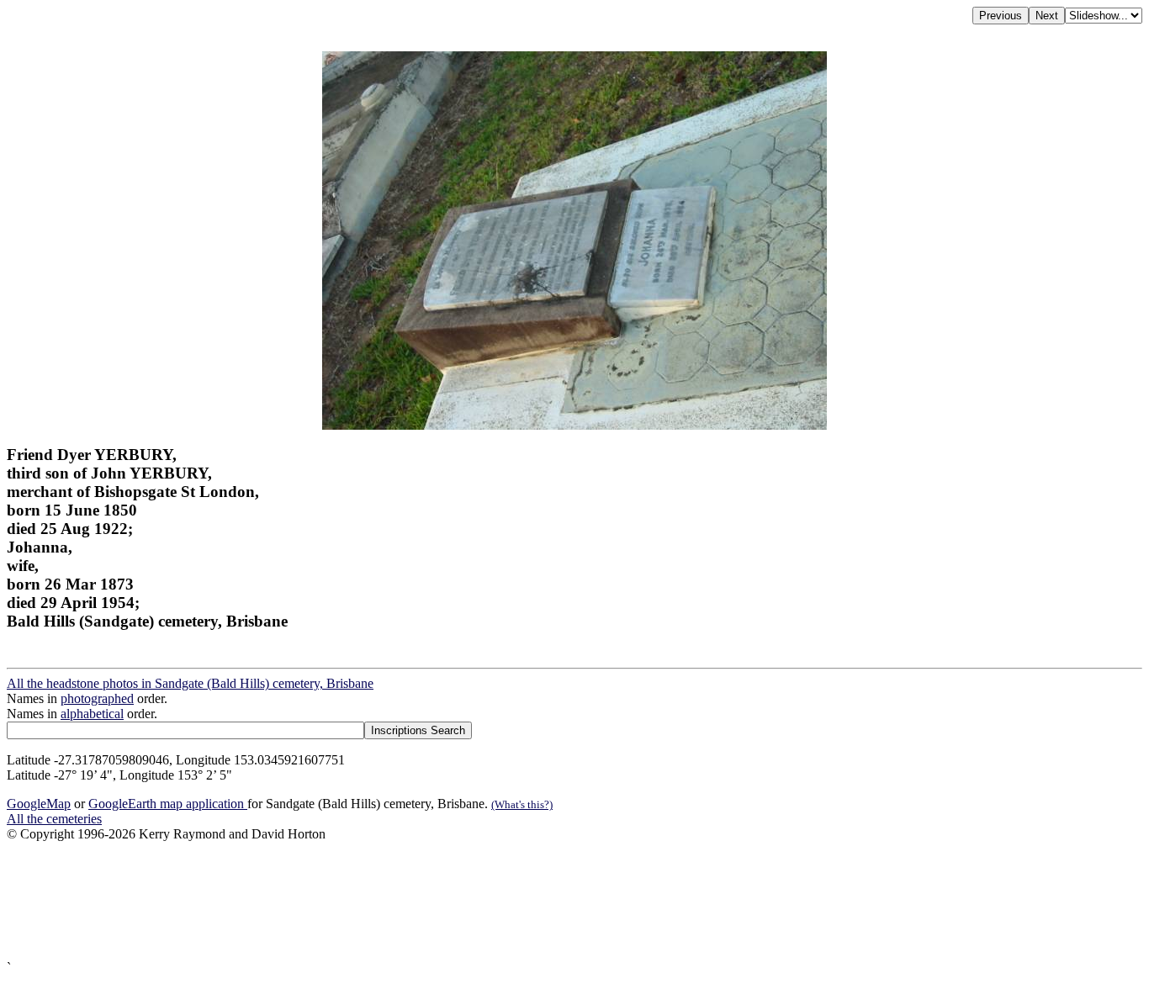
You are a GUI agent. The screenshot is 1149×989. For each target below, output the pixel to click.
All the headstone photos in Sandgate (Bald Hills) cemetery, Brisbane (190, 683)
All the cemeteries (54, 819)
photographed (97, 698)
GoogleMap (39, 803)
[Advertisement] (511, 901)
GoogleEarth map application (167, 803)
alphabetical (92, 713)
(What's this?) (522, 804)
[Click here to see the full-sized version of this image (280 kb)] (574, 425)
